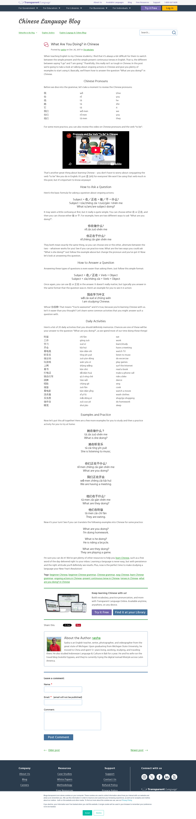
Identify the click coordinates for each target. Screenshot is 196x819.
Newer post (137, 750)
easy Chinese (122, 575)
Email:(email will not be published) (63, 697)
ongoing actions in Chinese (68, 578)
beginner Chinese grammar (82, 575)
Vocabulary (88, 50)
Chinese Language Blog (49, 21)
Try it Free (151, 8)
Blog (24, 779)
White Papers (64, 779)
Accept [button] (87, 813)
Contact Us (110, 779)
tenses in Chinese (129, 578)
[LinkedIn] (167, 777)
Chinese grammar (106, 575)
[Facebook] (159, 777)
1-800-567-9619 (171, 2)
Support (110, 774)
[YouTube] (174, 777)
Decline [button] (99, 813)
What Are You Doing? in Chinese (75, 44)
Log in (169, 8)
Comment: (49, 710)
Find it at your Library (130, 612)
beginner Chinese (58, 575)
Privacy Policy (127, 800)
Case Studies (64, 774)
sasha (63, 50)
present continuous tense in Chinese (101, 578)
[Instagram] (144, 777)
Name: (48, 684)
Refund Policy (110, 785)
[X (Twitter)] (152, 777)
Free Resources (64, 790)
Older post (54, 750)
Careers (24, 785)
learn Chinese (122, 558)
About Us (24, 774)
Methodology (64, 785)
